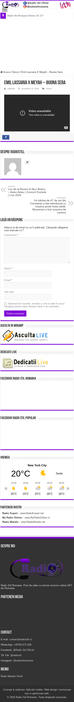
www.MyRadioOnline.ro (37, 517)
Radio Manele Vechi (12, 676)
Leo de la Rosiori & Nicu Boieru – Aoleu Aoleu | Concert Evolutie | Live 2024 (27, 191)
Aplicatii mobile (34, 689)
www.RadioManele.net (33, 522)
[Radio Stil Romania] (37, 5)
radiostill (11, 88)
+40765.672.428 (22, 644)
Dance (15, 72)
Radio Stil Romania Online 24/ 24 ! (25, 15)
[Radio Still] (37, 569)
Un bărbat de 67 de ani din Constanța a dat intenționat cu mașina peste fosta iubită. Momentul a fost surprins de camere (48, 205)
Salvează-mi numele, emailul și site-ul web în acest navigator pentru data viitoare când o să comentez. (34, 305)
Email (8, 280)
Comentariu (11, 235)
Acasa (6, 72)
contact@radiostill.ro (20, 639)
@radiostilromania (23, 660)
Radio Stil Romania (26, 697)
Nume (8, 268)
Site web (9, 291)
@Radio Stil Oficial (23, 650)
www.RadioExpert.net (32, 513)
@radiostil (15, 655)
